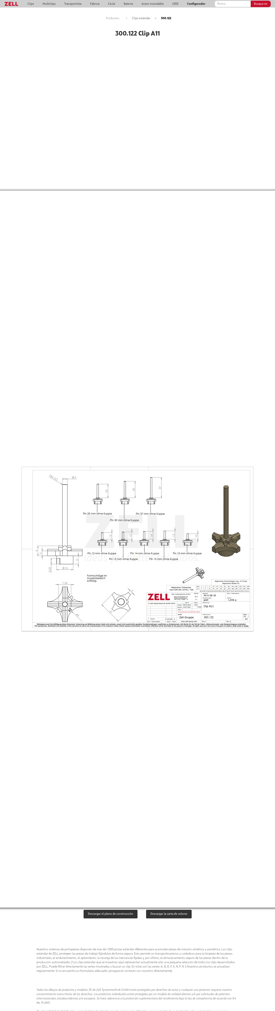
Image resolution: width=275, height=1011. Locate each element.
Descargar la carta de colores (168, 913)
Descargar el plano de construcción (110, 913)
